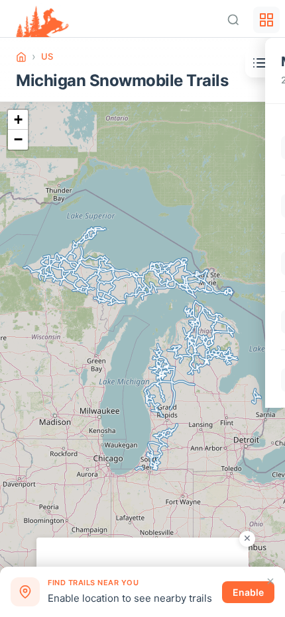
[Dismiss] (270, 581)
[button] (18, 120)
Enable (248, 592)
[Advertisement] (142, 554)
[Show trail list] (259, 62)
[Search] (233, 19)
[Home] (21, 57)
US (47, 56)
